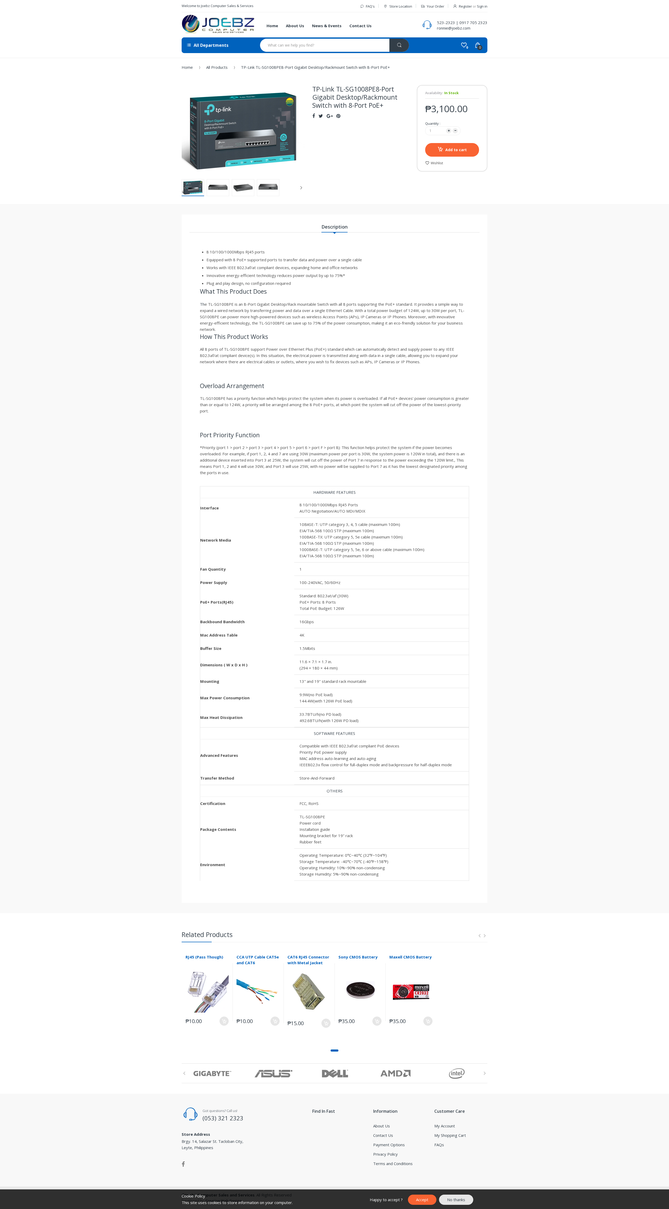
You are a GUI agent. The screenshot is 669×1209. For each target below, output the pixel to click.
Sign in (482, 6)
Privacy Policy (385, 1154)
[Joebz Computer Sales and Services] (218, 25)
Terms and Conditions (393, 1163)
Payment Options (389, 1144)
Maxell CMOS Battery (410, 957)
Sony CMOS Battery (358, 957)
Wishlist (437, 163)
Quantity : (432, 123)
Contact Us (383, 1135)
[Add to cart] (224, 1021)
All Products (217, 67)
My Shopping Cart (450, 1135)
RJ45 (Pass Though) (204, 957)
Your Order (435, 6)
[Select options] (275, 1021)
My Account (444, 1125)
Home (187, 67)
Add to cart (456, 149)
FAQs (439, 1144)
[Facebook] (313, 116)
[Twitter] (321, 116)
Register (465, 6)
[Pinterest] (338, 116)
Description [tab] (334, 227)
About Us (381, 1125)
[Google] (330, 116)
